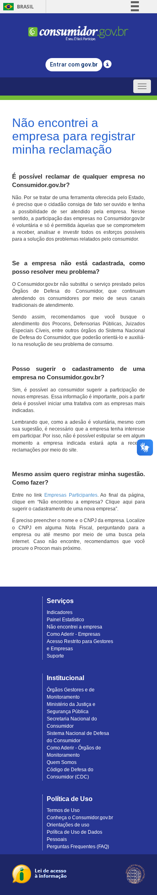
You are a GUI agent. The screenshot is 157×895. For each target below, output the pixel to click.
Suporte (55, 656)
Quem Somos (61, 762)
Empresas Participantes (70, 495)
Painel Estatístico (65, 619)
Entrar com (74, 64)
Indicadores (59, 612)
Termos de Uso (63, 810)
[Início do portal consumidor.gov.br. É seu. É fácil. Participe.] (78, 30)
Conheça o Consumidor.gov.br (80, 817)
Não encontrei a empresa (74, 627)
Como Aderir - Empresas (73, 634)
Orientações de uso (68, 825)
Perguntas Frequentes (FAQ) (78, 846)
